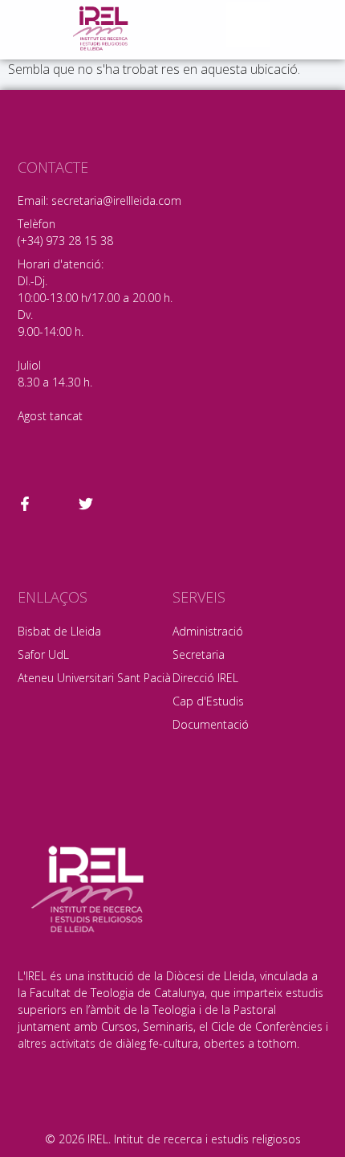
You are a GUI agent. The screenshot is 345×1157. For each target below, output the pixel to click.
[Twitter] (86, 504)
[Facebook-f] (25, 504)
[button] (248, 24)
